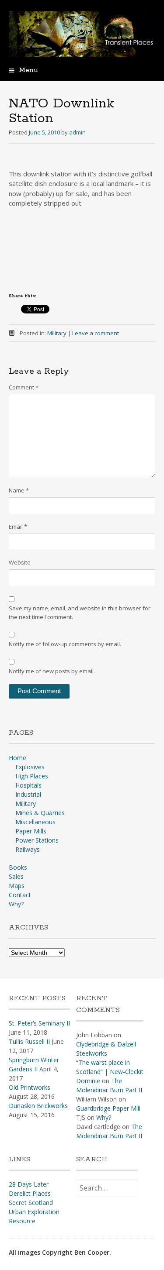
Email (18, 526)
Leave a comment (95, 333)
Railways (27, 849)
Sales (16, 876)
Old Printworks (29, 1087)
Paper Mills (30, 831)
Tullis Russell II (29, 1041)
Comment (23, 387)
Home (17, 758)
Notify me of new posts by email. (52, 671)
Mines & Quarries (40, 813)
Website (20, 562)
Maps (16, 885)
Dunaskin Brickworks (38, 1105)
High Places (31, 776)
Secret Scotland (31, 1202)
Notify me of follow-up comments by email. (65, 644)
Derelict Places (30, 1193)
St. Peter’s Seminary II (39, 1023)
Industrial (28, 794)
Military (56, 333)
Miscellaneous (35, 822)
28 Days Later (29, 1184)
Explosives (30, 767)
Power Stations (37, 840)
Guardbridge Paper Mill (108, 1108)
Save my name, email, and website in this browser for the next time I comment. (79, 612)
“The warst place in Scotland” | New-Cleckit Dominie (109, 1071)
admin (77, 132)
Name (19, 490)
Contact (20, 895)
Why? (16, 904)
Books (18, 867)
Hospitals (28, 785)
